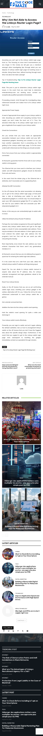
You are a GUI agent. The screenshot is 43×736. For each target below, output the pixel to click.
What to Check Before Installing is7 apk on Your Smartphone (21, 440)
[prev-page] (3, 535)
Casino (21, 436)
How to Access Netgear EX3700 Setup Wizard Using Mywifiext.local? (10, 366)
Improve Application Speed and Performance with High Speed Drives (27, 598)
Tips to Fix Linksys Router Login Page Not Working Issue (19, 350)
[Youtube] (27, 631)
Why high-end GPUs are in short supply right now (27, 612)
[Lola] (3, 26)
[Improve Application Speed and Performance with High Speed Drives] (8, 597)
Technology (10, 13)
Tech (21, 478)
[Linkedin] (13, 631)
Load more (21, 620)
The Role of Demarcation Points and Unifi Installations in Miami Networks (19, 659)
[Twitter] (23, 631)
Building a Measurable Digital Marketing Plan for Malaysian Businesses (21, 527)
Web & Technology (21, 608)
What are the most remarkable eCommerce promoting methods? (33, 366)
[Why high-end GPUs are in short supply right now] (8, 611)
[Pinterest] (18, 631)
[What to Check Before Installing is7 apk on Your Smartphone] (21, 422)
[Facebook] (4, 631)
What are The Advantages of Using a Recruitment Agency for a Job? (17, 670)
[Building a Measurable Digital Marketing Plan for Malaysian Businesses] (21, 509)
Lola (8, 27)
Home (4, 13)
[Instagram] (8, 631)
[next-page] (6, 535)
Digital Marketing (21, 523)
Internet (5, 655)
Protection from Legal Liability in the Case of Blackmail (21, 682)
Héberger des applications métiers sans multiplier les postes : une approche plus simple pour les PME (21, 483)
